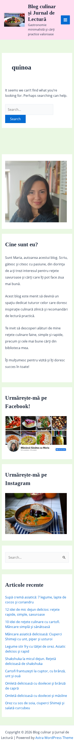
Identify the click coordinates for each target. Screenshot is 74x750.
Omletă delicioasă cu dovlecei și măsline (36, 695)
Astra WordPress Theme (54, 737)
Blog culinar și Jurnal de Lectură (42, 12)
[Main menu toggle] (65, 19)
